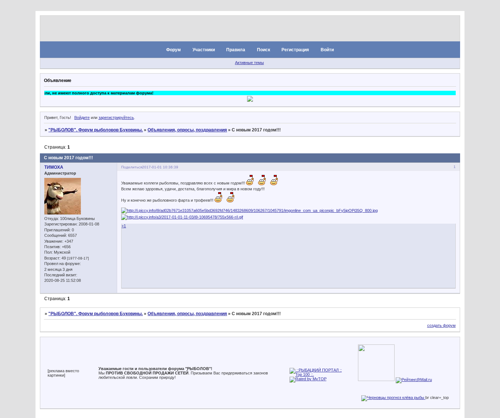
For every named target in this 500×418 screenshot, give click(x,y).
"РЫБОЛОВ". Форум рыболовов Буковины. (95, 130)
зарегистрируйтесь (116, 117)
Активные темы (249, 62)
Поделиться (131, 167)
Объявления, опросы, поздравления (187, 130)
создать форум (441, 325)
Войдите (82, 117)
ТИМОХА (53, 167)
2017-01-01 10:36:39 (160, 167)
